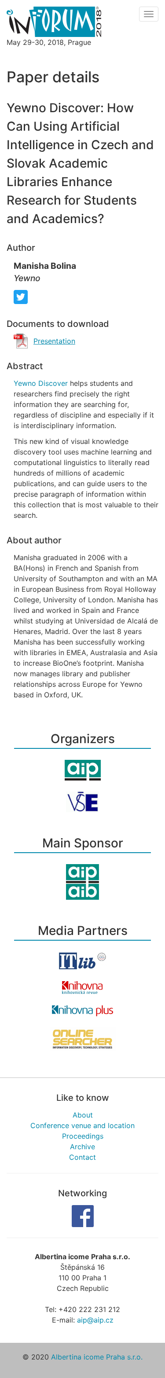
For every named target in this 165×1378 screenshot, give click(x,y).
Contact (82, 1157)
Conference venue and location (82, 1125)
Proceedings (82, 1136)
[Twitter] (21, 296)
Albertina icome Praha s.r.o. (97, 1356)
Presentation (54, 341)
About (83, 1114)
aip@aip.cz (95, 1320)
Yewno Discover (41, 383)
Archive (82, 1146)
